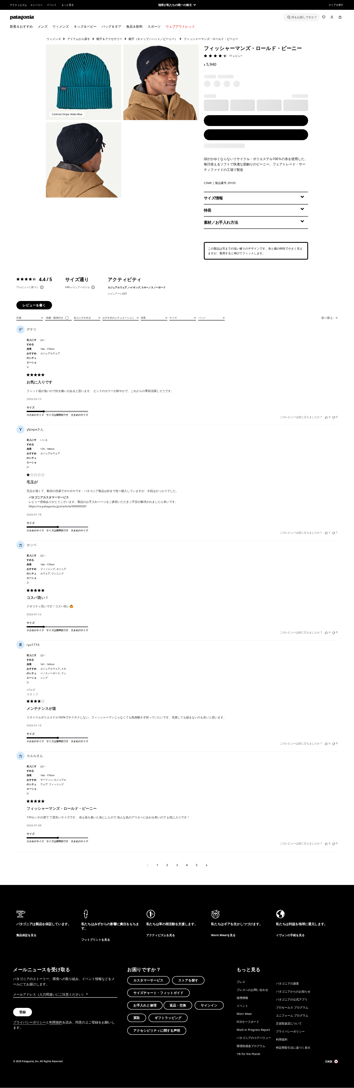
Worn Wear (244, 1014)
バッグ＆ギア (111, 26)
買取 (136, 1017)
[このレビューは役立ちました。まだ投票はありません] (326, 417)
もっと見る (67, 5)
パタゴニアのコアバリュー (254, 1038)
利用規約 (55, 1022)
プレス (241, 982)
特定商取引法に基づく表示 (293, 1047)
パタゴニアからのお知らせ (293, 991)
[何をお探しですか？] (301, 17)
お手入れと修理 (145, 1005)
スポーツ (154, 26)
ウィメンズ (60, 26)
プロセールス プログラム (292, 1007)
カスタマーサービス (148, 980)
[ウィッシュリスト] (324, 17)
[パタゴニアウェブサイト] (22, 17)
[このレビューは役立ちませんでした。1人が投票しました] (333, 533)
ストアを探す (336, 5)
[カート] (340, 17)
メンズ (43, 26)
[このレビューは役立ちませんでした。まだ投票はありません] (333, 417)
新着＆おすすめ (21, 26)
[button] (83, 82)
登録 (22, 1012)
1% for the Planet (248, 1054)
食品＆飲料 (134, 26)
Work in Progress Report (253, 1030)
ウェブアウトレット (180, 26)
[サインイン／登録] (332, 17)
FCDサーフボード (248, 1022)
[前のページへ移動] (147, 865)
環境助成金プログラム (251, 1046)
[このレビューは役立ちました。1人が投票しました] (326, 533)
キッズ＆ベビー (85, 26)
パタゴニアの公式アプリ (291, 999)
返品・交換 (178, 1005)
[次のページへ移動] (206, 865)
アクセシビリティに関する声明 (156, 1030)
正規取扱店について (289, 1023)
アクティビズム (18, 5)
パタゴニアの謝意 (287, 983)
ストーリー (36, 5)
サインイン (209, 1005)
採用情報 (242, 998)
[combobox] (29, 317)
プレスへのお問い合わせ (252, 990)
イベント (52, 5)
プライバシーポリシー (29, 1022)
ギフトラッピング (168, 1017)
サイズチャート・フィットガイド (158, 992)
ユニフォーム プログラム (292, 1015)
